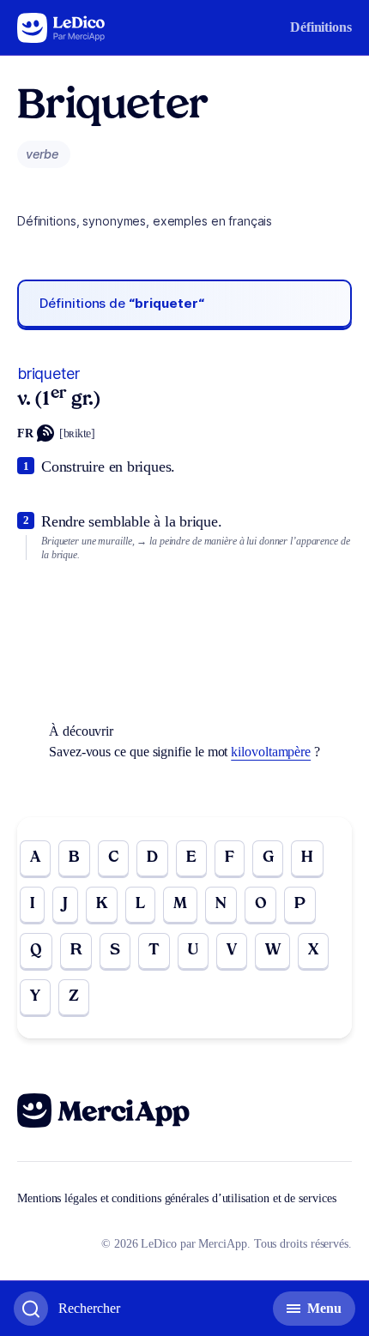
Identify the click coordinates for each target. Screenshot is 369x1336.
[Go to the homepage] (61, 28)
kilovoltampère (271, 751)
